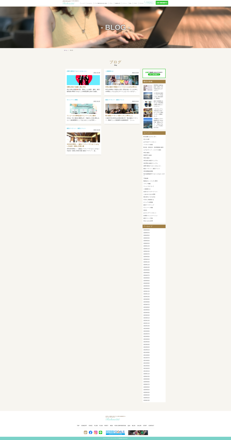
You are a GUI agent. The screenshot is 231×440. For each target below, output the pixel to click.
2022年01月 (146, 350)
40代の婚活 (146, 152)
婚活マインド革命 (148, 218)
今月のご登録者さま (148, 199)
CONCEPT (84, 425)
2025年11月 (146, 248)
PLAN (101, 425)
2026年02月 (146, 240)
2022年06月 (146, 336)
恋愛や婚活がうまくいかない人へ (152, 166)
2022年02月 (146, 347)
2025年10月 (146, 251)
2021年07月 (146, 357)
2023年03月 (146, 315)
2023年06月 (146, 307)
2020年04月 (146, 392)
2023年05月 (146, 310)
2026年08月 (146, 230)
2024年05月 (146, 280)
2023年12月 (146, 291)
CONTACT (151, 425)
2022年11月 (146, 323)
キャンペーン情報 (148, 207)
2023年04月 (146, 312)
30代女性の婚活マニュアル (150, 160)
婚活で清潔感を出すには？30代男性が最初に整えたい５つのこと (158, 103)
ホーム (65, 50)
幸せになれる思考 (148, 221)
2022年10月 (146, 326)
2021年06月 (146, 360)
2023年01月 (146, 318)
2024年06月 (146, 278)
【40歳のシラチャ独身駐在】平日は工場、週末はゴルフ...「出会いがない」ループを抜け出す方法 (158, 123)
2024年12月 (146, 262)
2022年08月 (146, 331)
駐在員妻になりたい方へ (149, 136)
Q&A (129, 425)
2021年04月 (146, 365)
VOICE (90, 425)
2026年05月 (146, 235)
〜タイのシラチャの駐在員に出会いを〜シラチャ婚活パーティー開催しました (158, 112)
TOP (78, 425)
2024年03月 (146, 286)
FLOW (96, 425)
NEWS (145, 210)
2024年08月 (146, 272)
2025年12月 (146, 246)
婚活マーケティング (148, 205)
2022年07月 (146, 334)
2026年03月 (146, 238)
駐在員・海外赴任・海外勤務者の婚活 (153, 147)
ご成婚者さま (147, 189)
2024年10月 (146, 267)
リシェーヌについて (148, 186)
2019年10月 (146, 400)
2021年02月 (146, 368)
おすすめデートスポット (149, 142)
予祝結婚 (145, 178)
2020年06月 (146, 387)
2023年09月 (146, 299)
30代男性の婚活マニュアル (150, 163)
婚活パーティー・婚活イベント (151, 168)
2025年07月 (146, 254)
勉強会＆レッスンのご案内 (150, 181)
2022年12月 (146, 320)
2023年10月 (146, 296)
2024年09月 (146, 270)
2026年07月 (146, 232)
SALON (139, 425)
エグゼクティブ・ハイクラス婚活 (152, 150)
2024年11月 (146, 264)
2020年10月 (146, 376)
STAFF (145, 425)
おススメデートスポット (149, 213)
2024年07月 (146, 275)
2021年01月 (146, 371)
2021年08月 (146, 355)
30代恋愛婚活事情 (148, 171)
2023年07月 (146, 304)
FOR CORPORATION (120, 425)
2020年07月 (146, 384)
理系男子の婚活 (147, 155)
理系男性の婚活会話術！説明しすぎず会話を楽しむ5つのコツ (158, 88)
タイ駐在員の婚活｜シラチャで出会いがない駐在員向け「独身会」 (158, 95)
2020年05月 (146, 389)
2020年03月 (146, 395)
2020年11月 (146, 373)
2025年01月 (146, 259)
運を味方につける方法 (149, 197)
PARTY (106, 425)
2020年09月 (146, 379)
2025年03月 (146, 256)
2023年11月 (146, 294)
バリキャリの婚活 (148, 144)
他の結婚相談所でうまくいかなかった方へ (154, 174)
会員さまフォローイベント (150, 191)
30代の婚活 (146, 158)
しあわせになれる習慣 (149, 194)
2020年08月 (146, 381)
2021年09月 (146, 352)
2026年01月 (146, 243)
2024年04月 (146, 283)
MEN (111, 425)
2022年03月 (146, 344)
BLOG (133, 425)
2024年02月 (146, 288)
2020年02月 (146, 397)
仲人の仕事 (146, 139)
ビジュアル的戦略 (148, 202)
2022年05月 (146, 339)
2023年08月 (146, 302)
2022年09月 (146, 328)
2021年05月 (146, 363)
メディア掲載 (147, 183)
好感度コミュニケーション (150, 215)
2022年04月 (146, 341)
